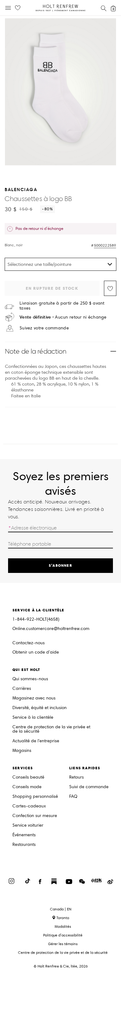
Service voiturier (27, 825)
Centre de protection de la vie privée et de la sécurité (51, 729)
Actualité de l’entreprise (35, 741)
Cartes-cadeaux (29, 806)
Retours (76, 777)
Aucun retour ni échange (63, 317)
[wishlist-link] (17, 8)
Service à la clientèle (32, 717)
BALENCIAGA (21, 189)
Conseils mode (27, 787)
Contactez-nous (28, 642)
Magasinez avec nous (34, 698)
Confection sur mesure (34, 816)
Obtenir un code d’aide (35, 652)
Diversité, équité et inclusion (39, 708)
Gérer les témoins (63, 943)
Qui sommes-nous (30, 679)
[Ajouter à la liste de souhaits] (110, 288)
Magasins (21, 750)
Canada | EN (60, 909)
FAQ (73, 796)
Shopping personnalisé (35, 796)
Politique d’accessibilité (63, 935)
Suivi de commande (89, 787)
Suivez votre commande (44, 328)
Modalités (63, 926)
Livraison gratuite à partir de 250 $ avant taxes (62, 306)
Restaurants (24, 844)
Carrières (21, 688)
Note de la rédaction (35, 351)
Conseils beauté (28, 777)
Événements (24, 835)
